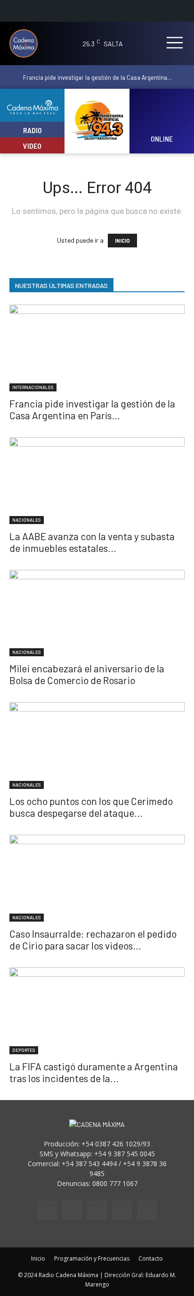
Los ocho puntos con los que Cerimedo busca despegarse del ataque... (91, 807)
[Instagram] (72, 1210)
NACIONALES (26, 520)
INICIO (122, 240)
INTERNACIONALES (33, 387)
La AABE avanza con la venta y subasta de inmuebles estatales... (92, 542)
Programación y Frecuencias (91, 1258)
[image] (162, 115)
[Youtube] (146, 1210)
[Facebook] (47, 1210)
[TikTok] (97, 1210)
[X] (122, 1210)
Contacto (150, 1258)
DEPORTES (23, 1050)
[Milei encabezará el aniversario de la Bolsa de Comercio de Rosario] (97, 613)
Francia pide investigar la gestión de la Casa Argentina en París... (92, 409)
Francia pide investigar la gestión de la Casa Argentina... (97, 77)
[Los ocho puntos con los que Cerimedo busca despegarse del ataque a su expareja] (97, 745)
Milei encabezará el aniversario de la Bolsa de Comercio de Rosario (86, 674)
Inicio (38, 1258)
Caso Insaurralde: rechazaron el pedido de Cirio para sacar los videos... (93, 939)
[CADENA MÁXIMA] (26, 43)
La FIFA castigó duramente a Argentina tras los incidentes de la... (93, 1072)
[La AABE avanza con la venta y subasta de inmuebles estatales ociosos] (97, 480)
